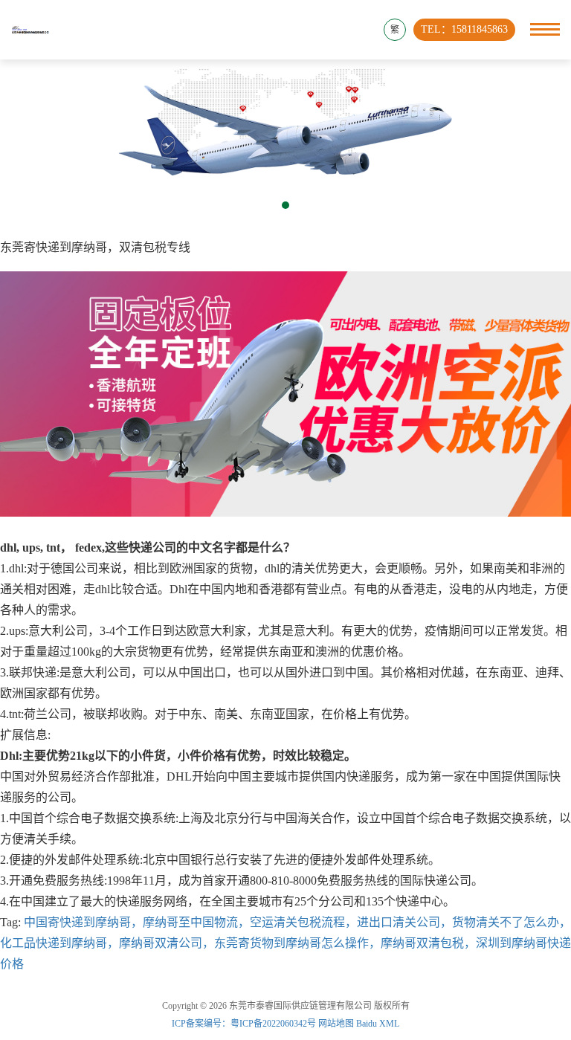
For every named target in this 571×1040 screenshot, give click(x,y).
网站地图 (336, 1023)
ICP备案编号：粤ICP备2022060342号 (245, 1023)
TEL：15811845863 (464, 29)
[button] (285, 205)
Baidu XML (377, 1023)
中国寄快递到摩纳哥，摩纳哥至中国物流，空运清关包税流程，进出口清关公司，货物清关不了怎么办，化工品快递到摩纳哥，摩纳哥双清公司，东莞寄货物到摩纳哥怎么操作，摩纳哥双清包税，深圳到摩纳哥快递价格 (285, 943)
